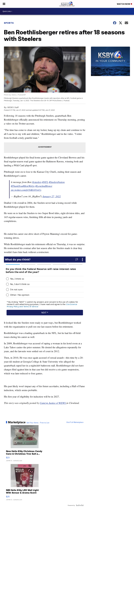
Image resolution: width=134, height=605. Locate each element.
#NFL (45, 182)
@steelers (36, 182)
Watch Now (124, 4)
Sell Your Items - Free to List (38, 423)
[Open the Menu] (4, 4)
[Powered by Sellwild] (79, 505)
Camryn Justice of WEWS (53, 403)
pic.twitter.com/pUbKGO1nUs (26, 190)
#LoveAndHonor (43, 186)
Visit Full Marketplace (74, 422)
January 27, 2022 (52, 196)
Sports (9, 23)
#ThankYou (17, 186)
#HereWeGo (29, 186)
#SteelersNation (57, 182)
